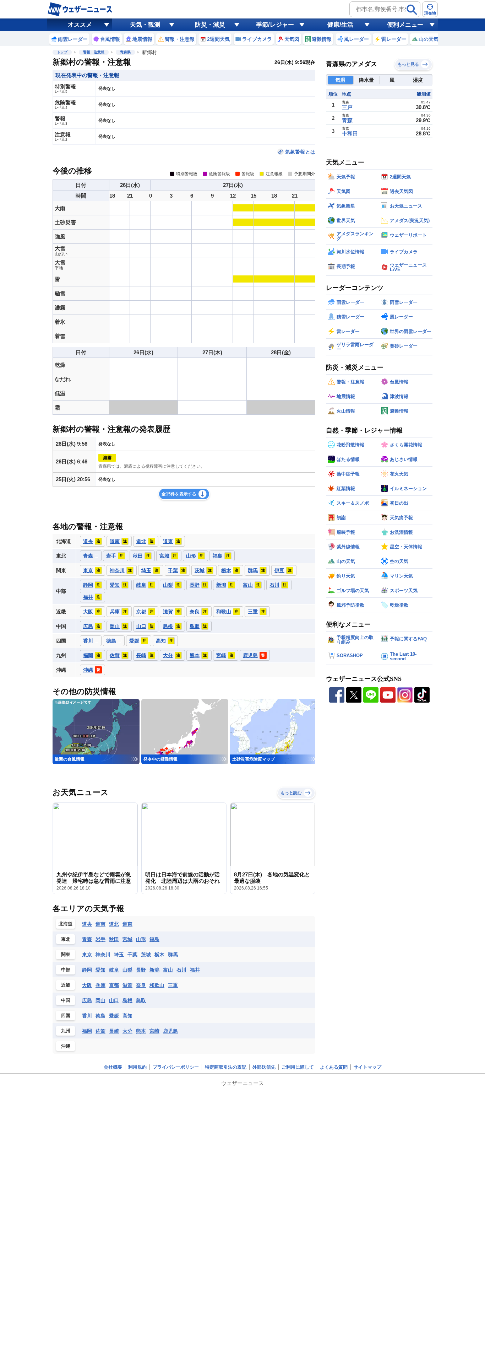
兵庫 (100, 985)
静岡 (87, 969)
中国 (65, 1000)
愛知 (100, 969)
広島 (87, 1000)
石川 (181, 969)
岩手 (100, 939)
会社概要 (113, 1067)
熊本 (141, 1030)
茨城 (146, 954)
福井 (195, 969)
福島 (154, 939)
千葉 (132, 954)
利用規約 (137, 1067)
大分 (127, 1030)
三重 (173, 985)
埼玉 (119, 954)
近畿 (65, 985)
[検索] (412, 9)
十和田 (350, 133)
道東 (127, 924)
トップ (62, 52)
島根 (127, 1000)
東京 (87, 954)
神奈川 (103, 954)
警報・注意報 (93, 52)
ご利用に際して (298, 1067)
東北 (65, 939)
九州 (65, 1030)
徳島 (100, 1015)
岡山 (100, 1000)
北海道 (65, 923)
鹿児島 (170, 1030)
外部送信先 (264, 1067)
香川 (87, 1015)
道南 (100, 924)
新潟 (154, 969)
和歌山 (156, 985)
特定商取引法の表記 (225, 1067)
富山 (168, 969)
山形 (141, 939)
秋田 (114, 939)
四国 (65, 1015)
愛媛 (114, 1015)
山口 (114, 1000)
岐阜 (114, 969)
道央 (87, 924)
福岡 (87, 1030)
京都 (114, 985)
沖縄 (65, 1046)
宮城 (127, 939)
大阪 (87, 985)
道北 (114, 924)
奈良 (141, 985)
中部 (65, 969)
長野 (141, 969)
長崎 (114, 1030)
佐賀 (100, 1030)
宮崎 (154, 1030)
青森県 (125, 52)
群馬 (173, 954)
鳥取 (141, 1000)
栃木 (159, 954)
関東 (65, 954)
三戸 (347, 107)
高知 (127, 1015)
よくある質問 (334, 1067)
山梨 (127, 969)
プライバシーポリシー (176, 1067)
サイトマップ (367, 1067)
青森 (87, 939)
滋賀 (127, 985)
